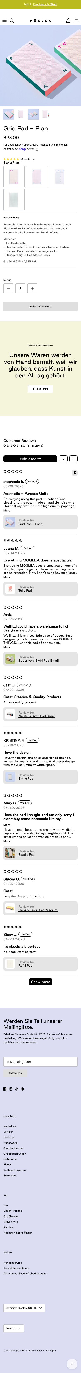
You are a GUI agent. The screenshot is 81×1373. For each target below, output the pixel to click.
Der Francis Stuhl (45, 4)
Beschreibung (11, 217)
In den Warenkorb (40, 306)
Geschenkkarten (13, 1148)
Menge (7, 280)
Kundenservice (12, 1262)
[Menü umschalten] (4, 20)
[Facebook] (4, 1089)
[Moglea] (40, 20)
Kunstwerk (10, 1142)
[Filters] (63, 458)
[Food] (59, 176)
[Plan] (36, 176)
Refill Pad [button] (25, 965)
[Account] (67, 20)
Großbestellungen (14, 1153)
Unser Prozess (12, 1210)
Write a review (30, 459)
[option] (40, 65)
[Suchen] (13, 20)
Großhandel (10, 1216)
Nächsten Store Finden (17, 1232)
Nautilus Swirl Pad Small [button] (36, 716)
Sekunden (9, 1175)
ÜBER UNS (40, 389)
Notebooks (10, 1159)
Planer (7, 1164)
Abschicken (15, 1073)
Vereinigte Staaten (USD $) (21, 1308)
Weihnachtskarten (14, 1170)
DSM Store (10, 1221)
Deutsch (10, 1328)
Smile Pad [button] (25, 778)
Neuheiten (9, 1126)
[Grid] (14, 199)
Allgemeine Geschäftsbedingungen (25, 1273)
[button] (11, 159)
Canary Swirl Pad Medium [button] (38, 910)
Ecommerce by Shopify (44, 1350)
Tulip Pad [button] (25, 590)
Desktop (8, 1137)
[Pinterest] (22, 1089)
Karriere (8, 1227)
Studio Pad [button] (26, 854)
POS (24, 1350)
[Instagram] (10, 1089)
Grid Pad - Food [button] (30, 524)
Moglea (17, 1350)
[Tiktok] (16, 1089)
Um (5, 1205)
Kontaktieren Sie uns (16, 1268)
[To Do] (14, 176)
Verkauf (8, 1131)
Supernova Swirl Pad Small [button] (38, 660)
